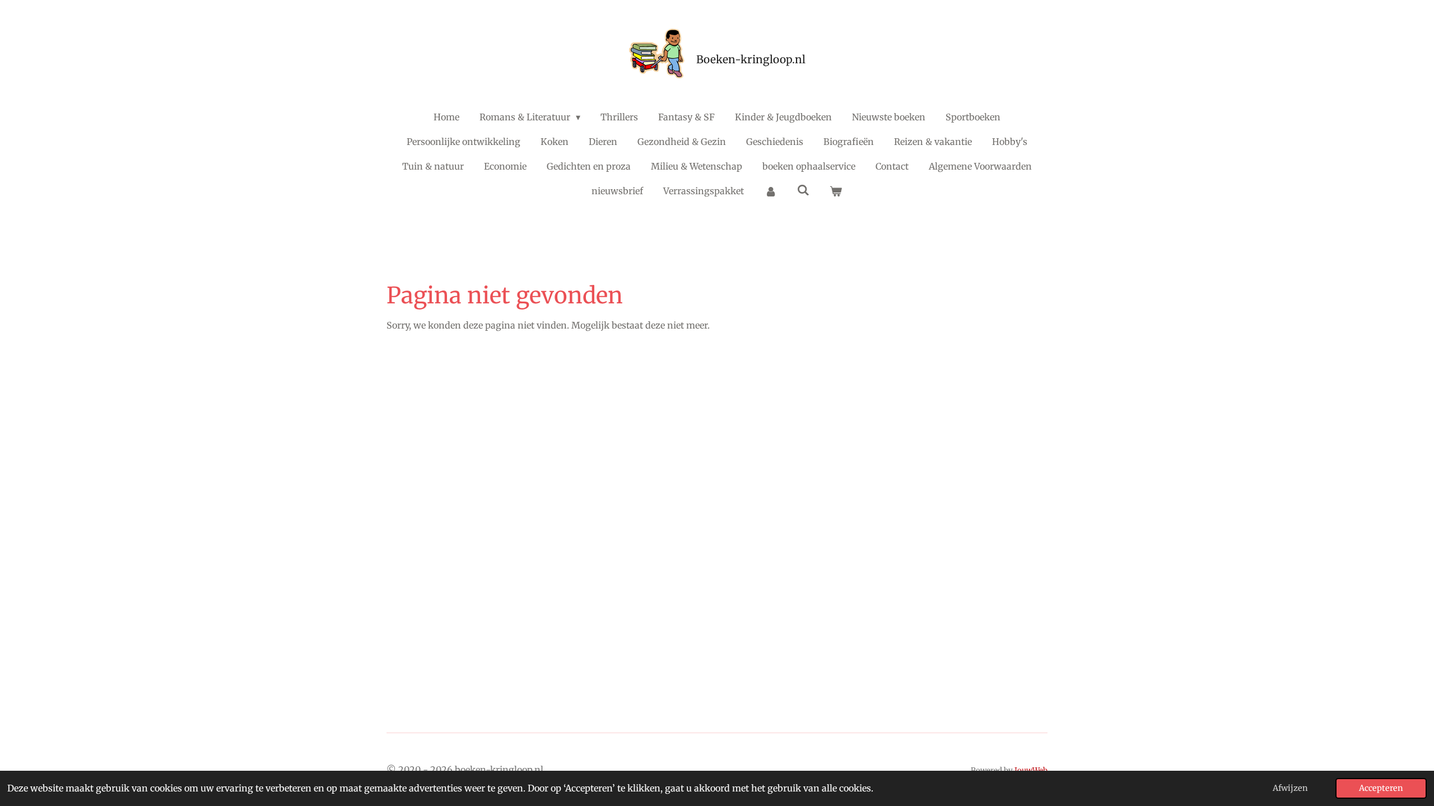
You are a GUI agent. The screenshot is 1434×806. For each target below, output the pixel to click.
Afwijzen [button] (1290, 788)
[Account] (770, 190)
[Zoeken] (803, 189)
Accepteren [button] (1381, 788)
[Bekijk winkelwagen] (835, 190)
